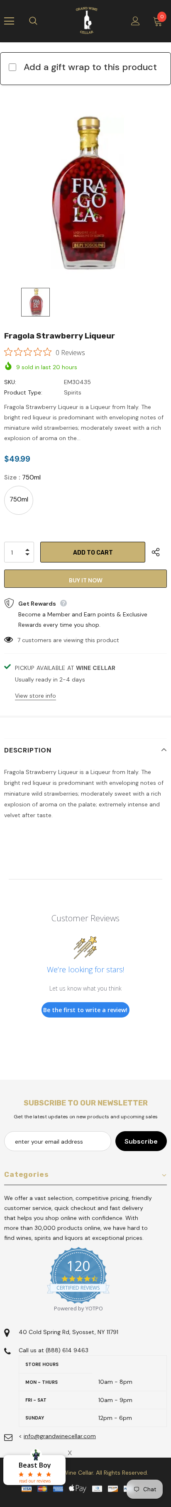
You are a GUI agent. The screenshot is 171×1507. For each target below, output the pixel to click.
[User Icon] (135, 21)
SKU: (10, 382)
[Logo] (86, 20)
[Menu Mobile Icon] (9, 21)
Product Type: (23, 392)
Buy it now (86, 580)
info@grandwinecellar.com (60, 1436)
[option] (85, 193)
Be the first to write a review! (85, 1010)
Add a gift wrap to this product (90, 67)
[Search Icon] (41, 21)
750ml (19, 499)
